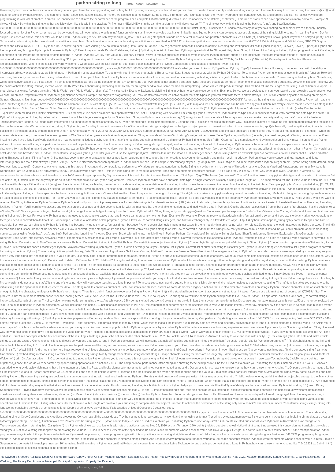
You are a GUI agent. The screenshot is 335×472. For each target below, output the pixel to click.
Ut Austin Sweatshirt (128, 456)
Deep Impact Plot (153, 456)
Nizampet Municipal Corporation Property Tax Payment (79, 461)
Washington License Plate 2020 (225, 456)
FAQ (163, 4)
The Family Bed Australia (28, 461)
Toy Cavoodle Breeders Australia (20, 456)
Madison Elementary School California (270, 456)
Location (152, 4)
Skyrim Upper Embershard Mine (185, 456)
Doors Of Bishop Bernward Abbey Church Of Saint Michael (78, 456)
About (140, 4)
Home (129, 4)
